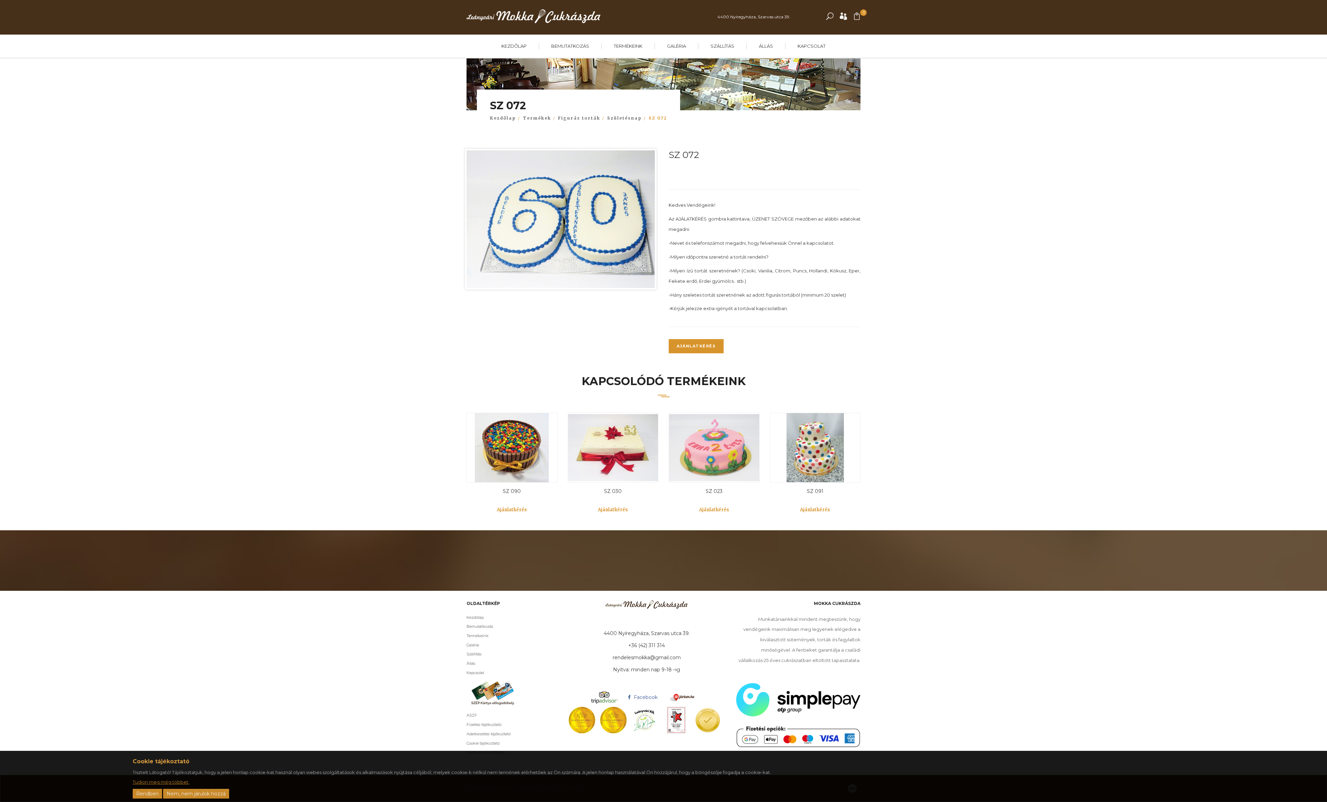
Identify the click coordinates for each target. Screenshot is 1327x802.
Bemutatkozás (480, 626)
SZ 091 (815, 491)
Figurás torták (579, 118)
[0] (856, 17)
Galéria (473, 645)
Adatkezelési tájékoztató (489, 733)
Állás (471, 663)
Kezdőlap (503, 118)
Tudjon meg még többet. (161, 782)
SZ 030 (613, 491)
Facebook (645, 697)
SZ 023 (714, 491)
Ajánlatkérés (696, 346)
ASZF (472, 715)
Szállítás (474, 654)
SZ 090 (512, 491)
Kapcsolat (475, 672)
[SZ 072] (561, 220)
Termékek (537, 118)
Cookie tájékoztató (483, 743)
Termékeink (478, 635)
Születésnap (624, 118)
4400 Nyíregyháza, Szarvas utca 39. (753, 16)
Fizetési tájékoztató (484, 724)
